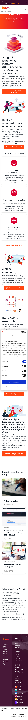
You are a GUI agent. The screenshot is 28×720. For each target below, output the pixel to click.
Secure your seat (15, 3)
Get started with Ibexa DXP (14, 147)
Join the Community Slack (14, 288)
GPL (16, 143)
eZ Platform (6, 595)
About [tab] (23, 336)
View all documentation (13, 245)
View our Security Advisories (14, 394)
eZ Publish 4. (21, 619)
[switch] (24, 366)
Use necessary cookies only (14, 387)
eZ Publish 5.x (13, 619)
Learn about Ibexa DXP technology (14, 91)
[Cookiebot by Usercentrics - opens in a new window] (20, 332)
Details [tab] (14, 336)
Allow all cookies (14, 382)
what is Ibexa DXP (14, 594)
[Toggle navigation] (25, 9)
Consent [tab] (5, 336)
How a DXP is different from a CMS (14, 453)
